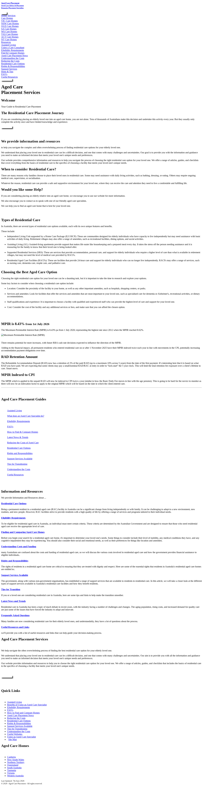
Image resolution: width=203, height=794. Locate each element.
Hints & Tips (7, 71)
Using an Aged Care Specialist (21, 737)
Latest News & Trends (17, 437)
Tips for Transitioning (17, 464)
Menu (4, 13)
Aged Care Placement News (14, 55)
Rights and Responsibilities (20, 453)
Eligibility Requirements (12, 50)
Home (4, 15)
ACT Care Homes (9, 37)
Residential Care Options (13, 63)
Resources (6, 42)
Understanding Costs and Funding (18, 546)
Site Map (12, 739)
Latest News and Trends (13, 601)
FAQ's (4, 74)
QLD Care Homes (10, 26)
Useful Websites (14, 734)
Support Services (9, 69)
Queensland (12, 765)
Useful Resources (9, 77)
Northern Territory (15, 762)
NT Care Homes (9, 39)
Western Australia (15, 775)
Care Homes (7, 18)
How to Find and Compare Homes (23, 712)
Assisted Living (8, 45)
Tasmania (11, 770)
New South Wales (15, 759)
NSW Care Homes (10, 23)
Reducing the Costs (10, 61)
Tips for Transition (10, 589)
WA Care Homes (9, 31)
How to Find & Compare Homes (22, 432)
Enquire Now (6, 80)
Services (11, 15)
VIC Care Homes (9, 21)
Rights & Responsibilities (13, 66)
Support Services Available (19, 458)
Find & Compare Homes (12, 53)
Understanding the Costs (12, 58)
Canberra (11, 757)
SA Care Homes (8, 29)
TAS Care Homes (9, 34)
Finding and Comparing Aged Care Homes (23, 532)
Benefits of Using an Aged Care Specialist (27, 704)
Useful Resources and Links (15, 627)
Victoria (11, 773)
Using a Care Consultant (12, 47)
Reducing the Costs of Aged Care (23, 442)
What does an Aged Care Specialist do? (25, 416)
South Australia (14, 767)
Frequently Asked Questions (15, 615)
